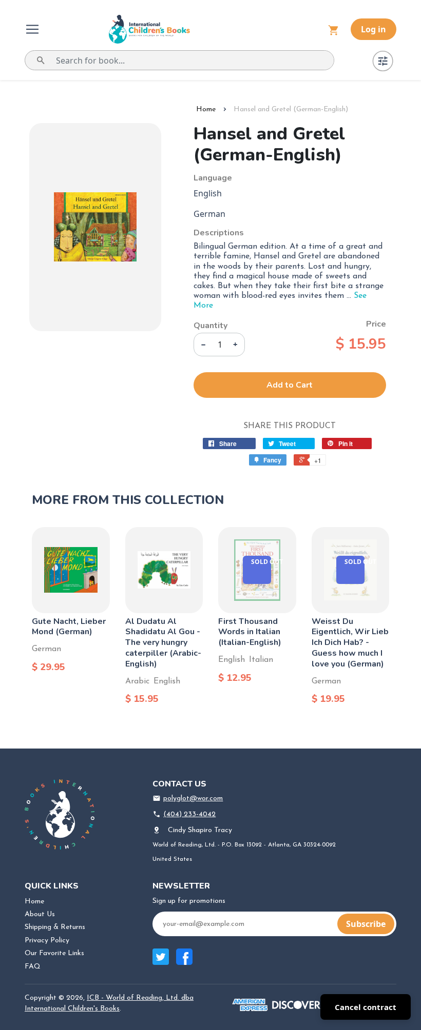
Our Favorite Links (54, 953)
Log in (373, 29)
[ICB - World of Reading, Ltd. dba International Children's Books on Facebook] (184, 962)
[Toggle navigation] (33, 29)
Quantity (210, 325)
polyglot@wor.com (193, 798)
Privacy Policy (47, 940)
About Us (40, 914)
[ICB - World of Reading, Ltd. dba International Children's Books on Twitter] (160, 962)
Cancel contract (365, 1007)
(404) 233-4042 (189, 814)
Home (206, 109)
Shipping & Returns (55, 927)
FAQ (33, 967)
